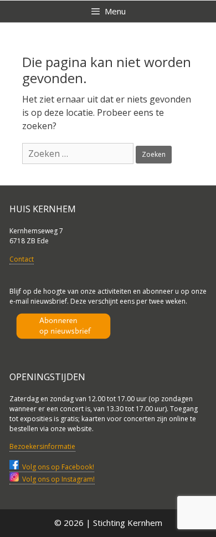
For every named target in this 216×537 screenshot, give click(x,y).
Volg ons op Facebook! (56, 467)
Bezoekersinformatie (42, 446)
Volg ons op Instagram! (57, 479)
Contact (21, 259)
